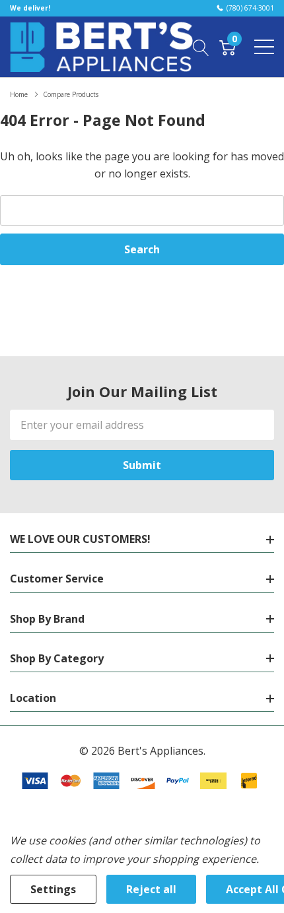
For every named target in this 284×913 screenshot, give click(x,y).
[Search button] (201, 47)
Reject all (151, 889)
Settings (53, 889)
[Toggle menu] (264, 47)
